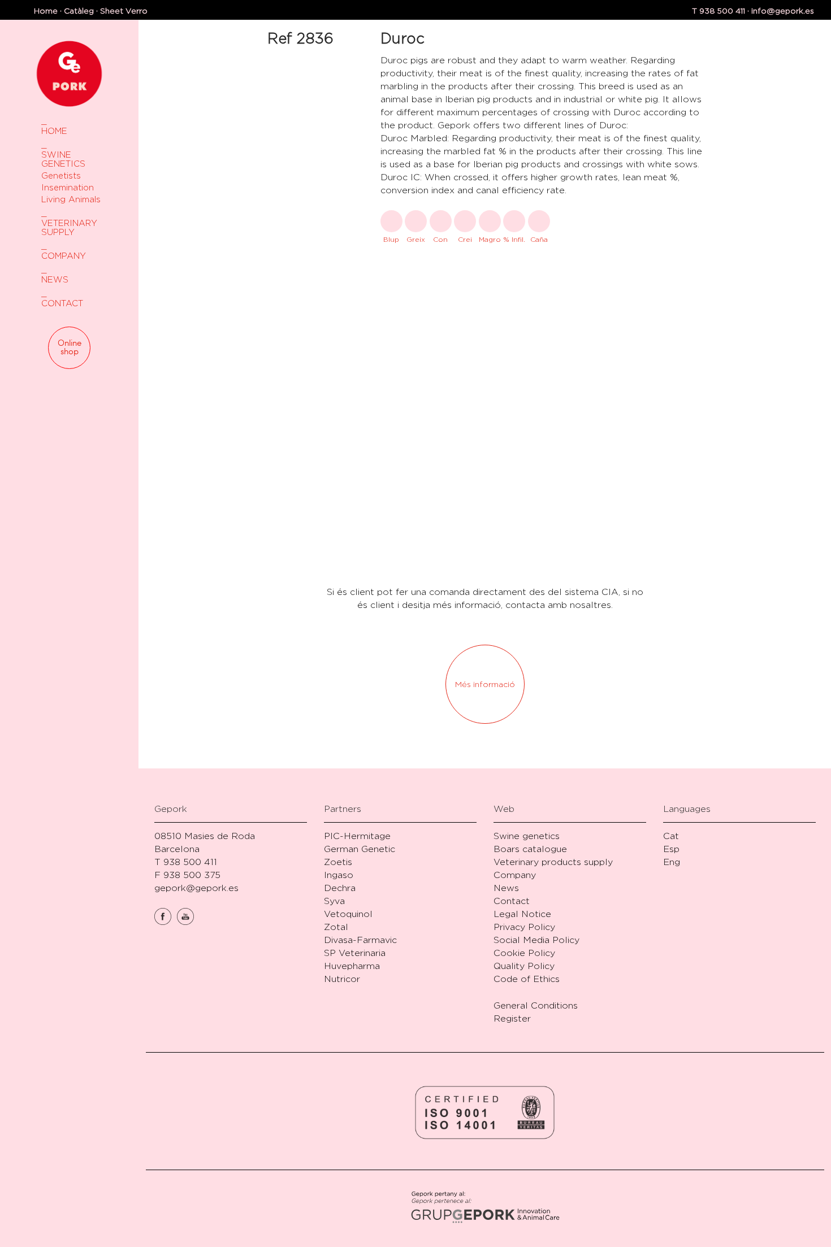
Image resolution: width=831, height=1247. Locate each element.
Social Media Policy (536, 940)
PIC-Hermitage (357, 836)
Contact (512, 901)
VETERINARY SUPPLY (69, 227)
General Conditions (536, 1005)
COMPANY (63, 255)
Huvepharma (352, 966)
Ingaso (338, 875)
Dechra (340, 888)
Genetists (61, 175)
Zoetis (338, 862)
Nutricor (342, 979)
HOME (54, 131)
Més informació (485, 684)
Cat (671, 836)
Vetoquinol (348, 914)
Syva (334, 901)
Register (512, 1018)
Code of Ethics (527, 979)
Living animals (71, 199)
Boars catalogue (530, 849)
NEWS (54, 279)
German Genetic (359, 849)
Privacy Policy (524, 927)
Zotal (336, 927)
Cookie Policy (524, 953)
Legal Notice (522, 914)
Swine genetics (527, 836)
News (506, 888)
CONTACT (62, 303)
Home (46, 10)
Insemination (67, 187)
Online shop (69, 347)
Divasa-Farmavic (360, 940)
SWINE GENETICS (63, 159)
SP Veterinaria (355, 953)
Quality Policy (524, 966)
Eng (671, 862)
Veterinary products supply (553, 862)
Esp (671, 849)
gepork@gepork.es (196, 888)
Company (515, 875)
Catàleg (79, 10)
